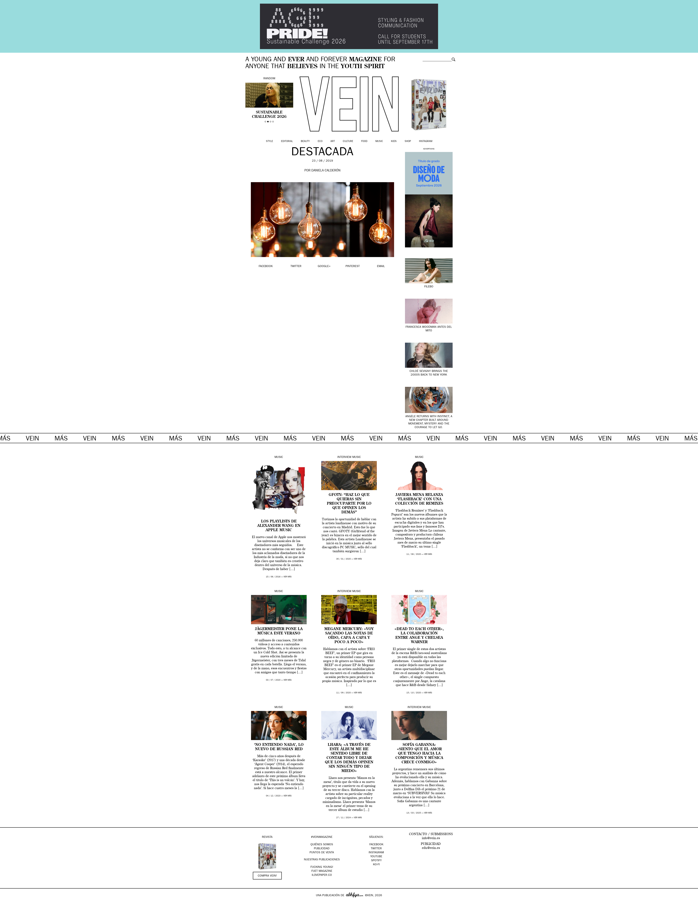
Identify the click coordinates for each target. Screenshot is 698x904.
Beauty (305, 141)
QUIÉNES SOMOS (321, 844)
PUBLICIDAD (322, 848)
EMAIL (381, 266)
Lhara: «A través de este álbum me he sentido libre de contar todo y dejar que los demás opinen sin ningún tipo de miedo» (349, 758)
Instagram (425, 141)
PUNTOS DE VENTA (322, 852)
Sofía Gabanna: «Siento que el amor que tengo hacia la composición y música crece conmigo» (419, 753)
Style (269, 141)
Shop (408, 141)
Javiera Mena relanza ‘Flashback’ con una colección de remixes (419, 499)
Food (364, 141)
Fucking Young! (321, 867)
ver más (288, 577)
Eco (320, 141)
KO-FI (376, 864)
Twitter (376, 848)
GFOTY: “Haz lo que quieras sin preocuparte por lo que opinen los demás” (349, 503)
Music (379, 141)
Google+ (6, 901)
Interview (344, 457)
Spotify (376, 860)
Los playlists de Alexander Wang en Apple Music (278, 526)
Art (332, 141)
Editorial (287, 141)
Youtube (376, 856)
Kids (394, 141)
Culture (348, 141)
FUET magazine (321, 871)
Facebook (376, 844)
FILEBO (428, 286)
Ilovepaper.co (322, 875)
